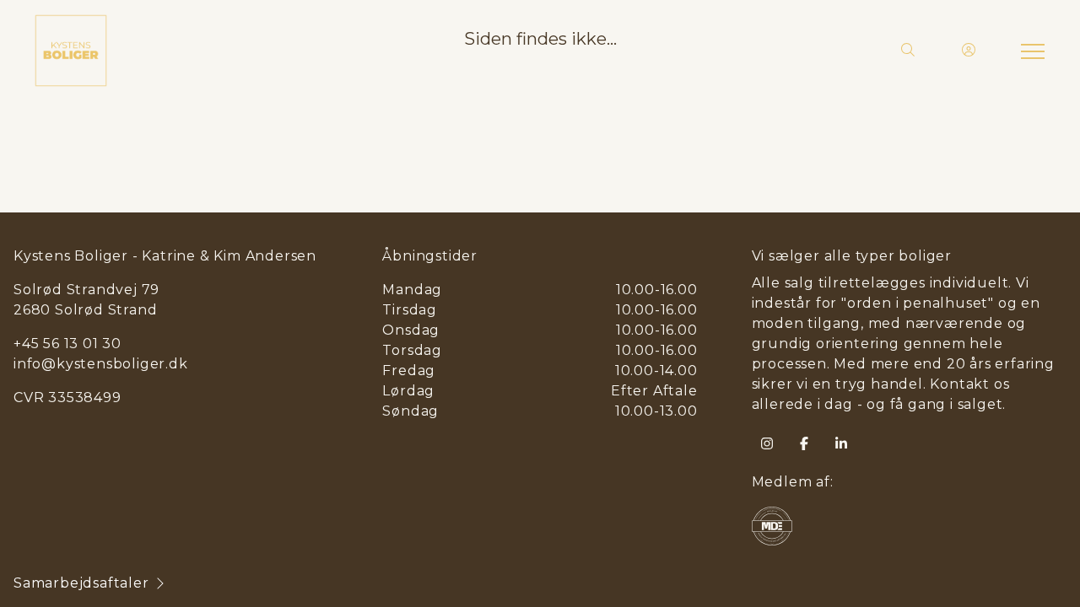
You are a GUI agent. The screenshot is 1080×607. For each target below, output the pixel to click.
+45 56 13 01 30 (68, 344)
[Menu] (1029, 50)
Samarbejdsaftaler (81, 583)
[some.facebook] (804, 443)
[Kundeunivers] (969, 50)
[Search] (908, 50)
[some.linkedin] (841, 443)
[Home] (287, 50)
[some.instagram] (767, 443)
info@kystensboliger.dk (101, 364)
